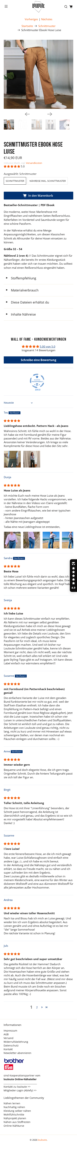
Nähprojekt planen (15, 1118)
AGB (6, 1034)
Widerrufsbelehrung (16, 1041)
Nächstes (46, 19)
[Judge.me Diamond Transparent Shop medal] (37, 381)
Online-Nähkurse (14, 1125)
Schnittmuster (47, 26)
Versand (8, 1038)
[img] (12, 420)
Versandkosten (34, 163)
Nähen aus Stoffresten (17, 1122)
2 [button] (37, 1007)
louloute (42, 1139)
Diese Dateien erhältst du (27, 302)
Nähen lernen (12, 1103)
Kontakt (8, 1049)
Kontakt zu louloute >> (17, 1086)
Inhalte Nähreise (21, 314)
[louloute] (38, 7)
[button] (12, 166)
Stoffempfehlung (21, 278)
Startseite (27, 26)
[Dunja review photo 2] (31, 540)
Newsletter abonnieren (17, 1053)
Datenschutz (11, 1045)
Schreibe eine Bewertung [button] (38, 360)
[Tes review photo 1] (12, 459)
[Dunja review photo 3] (51, 540)
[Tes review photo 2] (31, 459)
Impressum (10, 1030)
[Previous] (27, 114)
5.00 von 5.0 (47, 346)
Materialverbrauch (22, 290)
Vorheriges (31, 19)
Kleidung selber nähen (17, 1110)
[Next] (49, 114)
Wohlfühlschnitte (14, 1114)
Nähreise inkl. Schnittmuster (48, 180)
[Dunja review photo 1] (12, 540)
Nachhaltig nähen (14, 1107)
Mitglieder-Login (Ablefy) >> (20, 1090)
